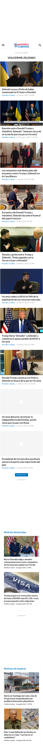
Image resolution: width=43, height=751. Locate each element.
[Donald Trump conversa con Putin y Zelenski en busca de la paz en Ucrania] (21, 362)
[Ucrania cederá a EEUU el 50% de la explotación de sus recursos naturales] (21, 281)
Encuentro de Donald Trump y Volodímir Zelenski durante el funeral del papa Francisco (21, 215)
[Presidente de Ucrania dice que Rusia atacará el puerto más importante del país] (21, 443)
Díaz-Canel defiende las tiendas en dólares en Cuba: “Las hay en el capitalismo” (20, 735)
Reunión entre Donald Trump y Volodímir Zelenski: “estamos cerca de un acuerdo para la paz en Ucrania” (21, 131)
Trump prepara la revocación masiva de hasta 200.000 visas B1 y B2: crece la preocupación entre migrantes (21, 598)
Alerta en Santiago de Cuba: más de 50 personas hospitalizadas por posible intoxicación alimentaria (20, 698)
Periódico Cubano (8, 95)
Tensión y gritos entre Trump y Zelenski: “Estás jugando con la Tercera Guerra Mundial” (17, 257)
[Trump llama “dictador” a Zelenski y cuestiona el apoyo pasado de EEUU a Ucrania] (21, 320)
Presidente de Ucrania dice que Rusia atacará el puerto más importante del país (21, 461)
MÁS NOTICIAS (20, 475)
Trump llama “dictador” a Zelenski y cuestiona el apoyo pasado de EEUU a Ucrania (21, 338)
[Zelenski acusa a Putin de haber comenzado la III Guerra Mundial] (21, 74)
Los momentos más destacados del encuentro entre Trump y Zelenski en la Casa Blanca (21, 173)
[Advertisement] (21, 21)
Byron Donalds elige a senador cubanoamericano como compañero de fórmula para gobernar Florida (21, 562)
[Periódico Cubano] (21, 45)
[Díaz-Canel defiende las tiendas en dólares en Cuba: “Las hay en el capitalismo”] (21, 719)
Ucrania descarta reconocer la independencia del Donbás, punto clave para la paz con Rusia (19, 419)
